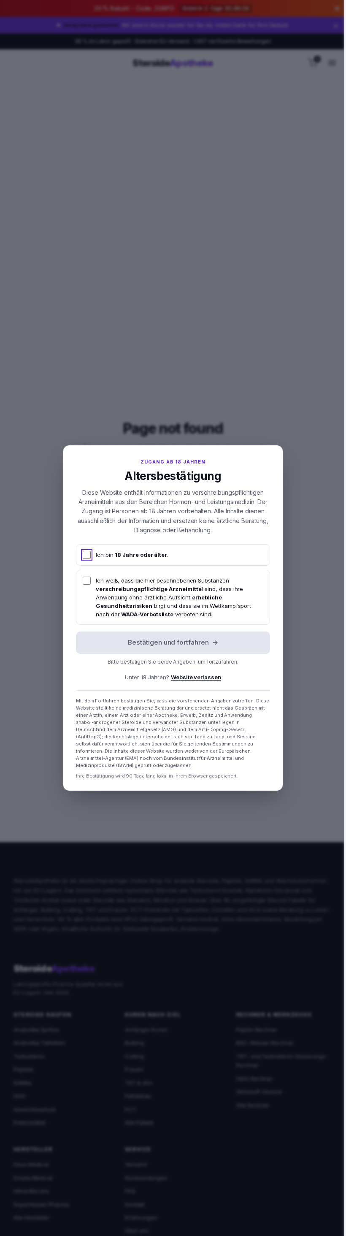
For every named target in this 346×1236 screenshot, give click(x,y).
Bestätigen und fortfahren (170, 642)
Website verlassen (193, 677)
